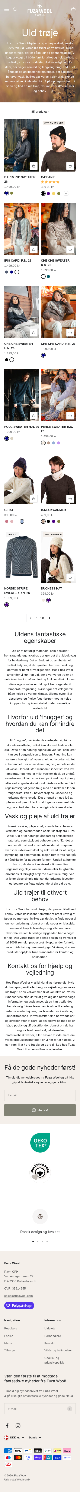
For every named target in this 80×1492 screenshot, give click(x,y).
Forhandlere (52, 1336)
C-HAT (8, 510)
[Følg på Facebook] (7, 1426)
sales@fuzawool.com (18, 1295)
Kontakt (49, 1343)
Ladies (8, 1336)
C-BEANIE (48, 177)
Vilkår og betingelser (58, 1350)
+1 (66, 193)
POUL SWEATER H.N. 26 (21, 426)
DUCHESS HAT (51, 588)
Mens (8, 1343)
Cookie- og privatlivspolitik (54, 1360)
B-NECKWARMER (53, 510)
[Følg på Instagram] (18, 1426)
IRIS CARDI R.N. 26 (17, 260)
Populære (10, 1328)
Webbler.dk (23, 1479)
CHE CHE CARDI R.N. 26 (58, 343)
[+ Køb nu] (34, 166)
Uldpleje (49, 1328)
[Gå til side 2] (49, 618)
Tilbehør (9, 1350)
